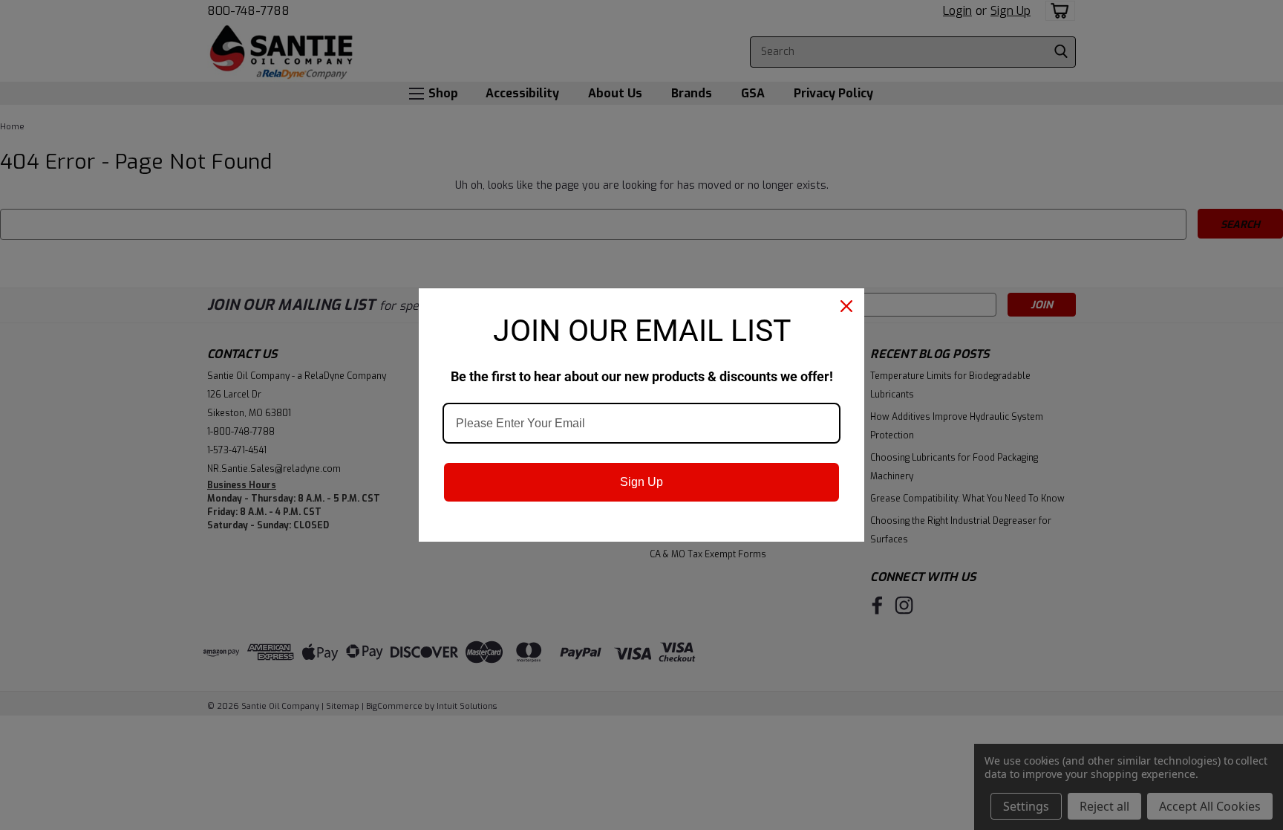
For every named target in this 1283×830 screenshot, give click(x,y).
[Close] (846, 306)
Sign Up (641, 482)
